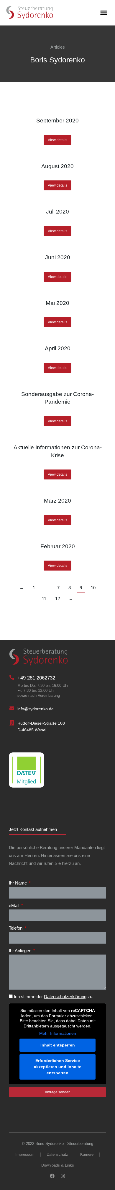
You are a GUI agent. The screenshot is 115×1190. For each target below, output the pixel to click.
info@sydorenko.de (35, 708)
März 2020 (57, 501)
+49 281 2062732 (36, 678)
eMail (14, 905)
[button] (103, 12)
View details (57, 140)
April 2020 (57, 348)
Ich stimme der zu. (53, 996)
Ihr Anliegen (20, 950)
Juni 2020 (57, 257)
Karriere (86, 1154)
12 (57, 598)
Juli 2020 (57, 212)
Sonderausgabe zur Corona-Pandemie (57, 398)
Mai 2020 (57, 303)
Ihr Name (18, 882)
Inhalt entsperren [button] (57, 1045)
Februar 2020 (57, 546)
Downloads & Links (57, 1165)
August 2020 (57, 166)
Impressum (24, 1154)
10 (93, 587)
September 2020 (57, 120)
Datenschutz (57, 1154)
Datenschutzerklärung (65, 996)
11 (44, 598)
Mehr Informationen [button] (57, 1033)
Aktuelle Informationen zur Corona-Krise (58, 451)
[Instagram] (62, 1176)
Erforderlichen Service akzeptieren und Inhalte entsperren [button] (57, 1066)
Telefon (16, 928)
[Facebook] (52, 1176)
